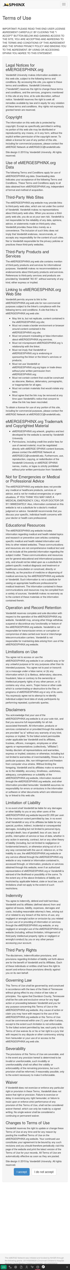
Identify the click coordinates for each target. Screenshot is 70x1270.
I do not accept (44, 1172)
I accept (22, 1172)
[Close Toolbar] (67, 1267)
